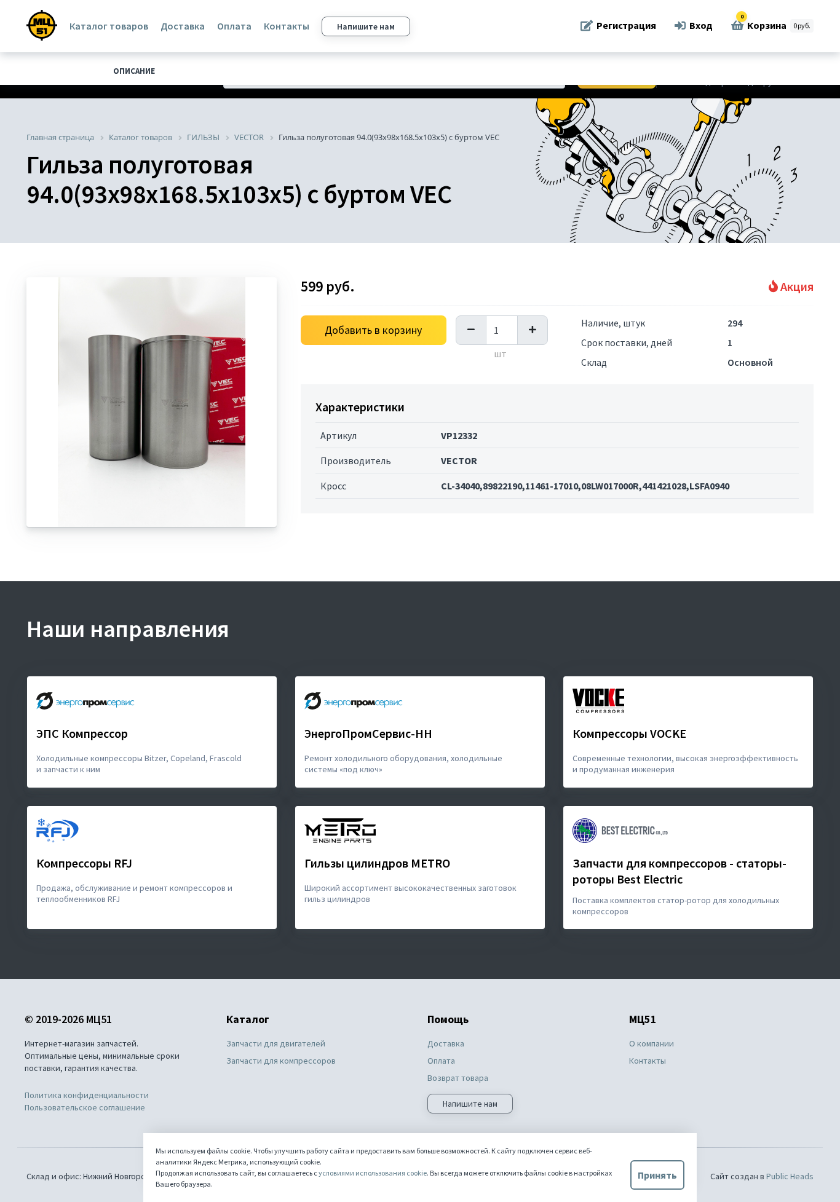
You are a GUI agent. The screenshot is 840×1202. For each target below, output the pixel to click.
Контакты (286, 26)
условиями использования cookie (373, 1172)
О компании (651, 1043)
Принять (657, 1175)
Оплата (234, 26)
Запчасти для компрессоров (281, 1060)
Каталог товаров (108, 26)
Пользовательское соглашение (85, 1107)
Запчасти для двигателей (275, 1043)
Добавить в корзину (373, 330)
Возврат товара (457, 1077)
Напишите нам (366, 26)
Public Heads (790, 1176)
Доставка (182, 26)
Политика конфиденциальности (87, 1095)
